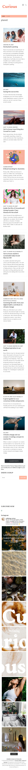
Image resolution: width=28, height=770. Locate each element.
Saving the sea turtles (11, 92)
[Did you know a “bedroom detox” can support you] (14, 714)
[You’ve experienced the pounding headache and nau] (14, 739)
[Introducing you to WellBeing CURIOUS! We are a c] (14, 614)
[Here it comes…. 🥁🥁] (14, 639)
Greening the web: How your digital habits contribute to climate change (13, 305)
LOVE (5, 396)
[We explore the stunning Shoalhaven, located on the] (14, 563)
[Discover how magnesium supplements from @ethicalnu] (14, 689)
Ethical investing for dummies (14, 169)
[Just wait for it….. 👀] (14, 664)
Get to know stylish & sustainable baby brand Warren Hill (11, 256)
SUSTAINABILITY (18, 251)
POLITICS (16, 298)
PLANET (11, 44)
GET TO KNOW (8, 127)
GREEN (6, 166)
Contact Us (13, 759)
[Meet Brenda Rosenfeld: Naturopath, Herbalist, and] (14, 588)
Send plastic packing (10, 47)
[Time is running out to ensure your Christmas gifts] (14, 538)
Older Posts (14, 461)
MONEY (11, 166)
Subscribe (23, 477)
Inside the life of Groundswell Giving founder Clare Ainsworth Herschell (14, 210)
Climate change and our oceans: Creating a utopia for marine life (13, 437)
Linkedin (8, 759)
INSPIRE (6, 44)
